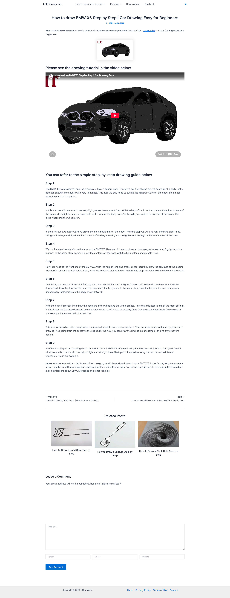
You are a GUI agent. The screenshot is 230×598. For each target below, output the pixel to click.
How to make (133, 4)
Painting (114, 4)
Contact (174, 590)
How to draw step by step (89, 4)
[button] (104, 4)
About (130, 590)
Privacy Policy (143, 590)
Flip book (150, 4)
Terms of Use (160, 590)
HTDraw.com (53, 4)
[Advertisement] (115, 506)
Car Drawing (149, 30)
